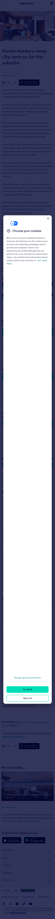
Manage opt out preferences (27, 677)
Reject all (27, 698)
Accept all (27, 689)
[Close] (48, 218)
